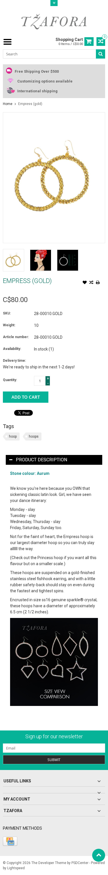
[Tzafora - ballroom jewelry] (54, 21)
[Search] (100, 54)
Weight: (9, 325)
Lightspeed (16, 868)
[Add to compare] (91, 283)
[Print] (98, 283)
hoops (34, 436)
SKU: (7, 313)
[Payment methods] (10, 841)
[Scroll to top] (98, 855)
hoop (13, 436)
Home (7, 104)
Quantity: (10, 380)
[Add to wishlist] (84, 283)
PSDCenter (79, 863)
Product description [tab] (41, 459)
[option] (13, 260)
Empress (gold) (30, 104)
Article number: (16, 337)
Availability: (12, 349)
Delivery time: (14, 361)
